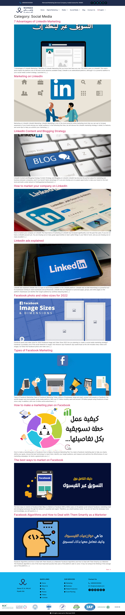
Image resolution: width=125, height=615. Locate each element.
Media (64, 10)
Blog (83, 10)
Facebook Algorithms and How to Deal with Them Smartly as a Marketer (60, 514)
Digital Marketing (52, 10)
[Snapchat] (103, 3)
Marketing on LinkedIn (28, 76)
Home (42, 10)
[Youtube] (97, 3)
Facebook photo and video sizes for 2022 (41, 295)
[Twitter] (94, 3)
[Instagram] (92, 3)
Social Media (74, 10)
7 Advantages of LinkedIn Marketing (37, 21)
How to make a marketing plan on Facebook (42, 405)
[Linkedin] (100, 3)
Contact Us (91, 10)
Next (108, 569)
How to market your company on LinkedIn (40, 186)
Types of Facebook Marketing (33, 350)
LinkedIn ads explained (29, 240)
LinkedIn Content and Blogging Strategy (40, 131)
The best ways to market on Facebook (38, 460)
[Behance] (106, 3)
